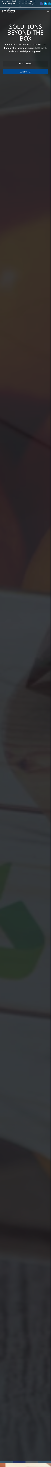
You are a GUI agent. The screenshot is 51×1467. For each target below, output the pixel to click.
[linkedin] (49, 3)
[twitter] (45, 3)
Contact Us (26, 71)
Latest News (25, 63)
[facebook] (41, 3)
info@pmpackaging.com (12, 1)
